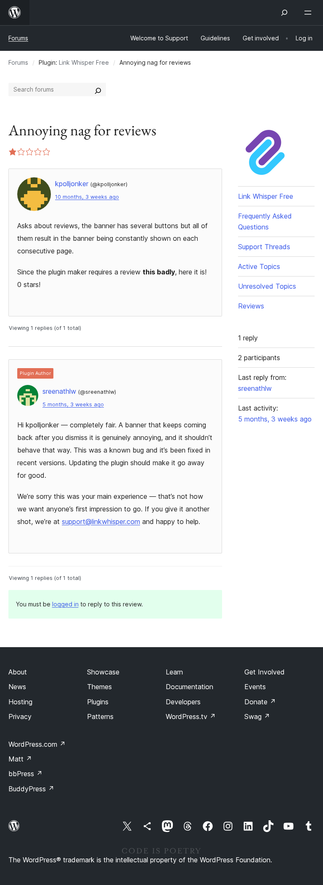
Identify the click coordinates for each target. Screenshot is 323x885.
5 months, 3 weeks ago (73, 404)
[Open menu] (309, 12)
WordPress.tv (191, 716)
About (17, 672)
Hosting (20, 702)
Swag (257, 716)
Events (255, 686)
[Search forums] (98, 89)
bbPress (25, 773)
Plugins (98, 702)
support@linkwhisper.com (101, 521)
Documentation (189, 686)
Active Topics (259, 266)
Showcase (103, 672)
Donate (260, 702)
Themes (99, 686)
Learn (174, 672)
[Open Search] (284, 12)
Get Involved (264, 672)
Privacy (20, 716)
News (17, 686)
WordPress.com (37, 744)
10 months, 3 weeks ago (87, 197)
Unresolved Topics (267, 286)
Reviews (251, 306)
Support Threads (264, 246)
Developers (183, 702)
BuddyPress (31, 789)
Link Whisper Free (84, 62)
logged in (65, 604)
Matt (20, 759)
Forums (18, 38)
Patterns (100, 716)
